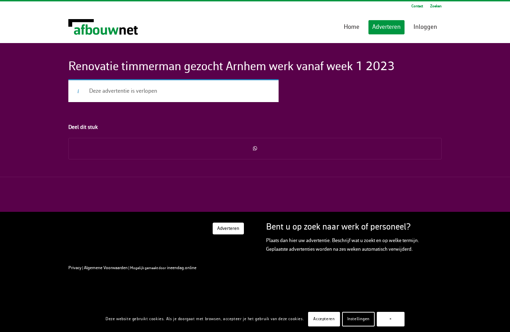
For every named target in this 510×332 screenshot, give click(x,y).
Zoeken (436, 6)
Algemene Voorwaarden (106, 268)
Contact (417, 6)
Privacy (75, 268)
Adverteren (228, 228)
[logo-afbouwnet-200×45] (103, 27)
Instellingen (358, 319)
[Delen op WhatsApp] (255, 148)
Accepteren (323, 319)
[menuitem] (417, 6)
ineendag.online (181, 268)
